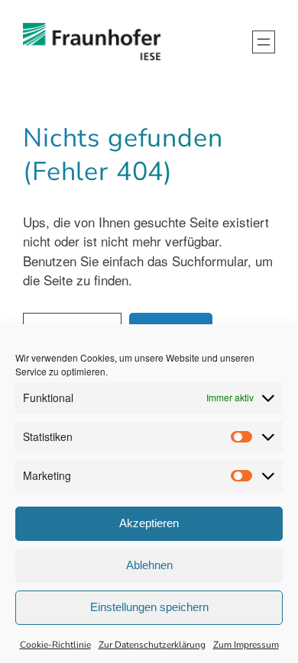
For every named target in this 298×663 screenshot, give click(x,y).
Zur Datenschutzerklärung (152, 645)
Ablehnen (149, 564)
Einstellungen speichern (149, 606)
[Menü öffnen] (263, 42)
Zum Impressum (246, 645)
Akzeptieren (149, 523)
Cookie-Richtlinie (55, 645)
